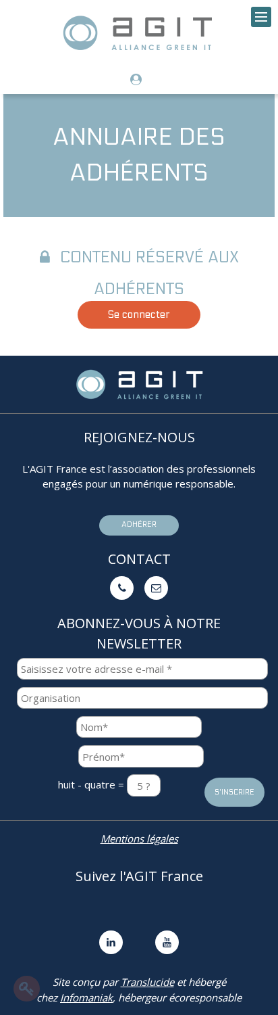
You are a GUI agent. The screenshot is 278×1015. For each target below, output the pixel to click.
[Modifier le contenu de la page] (26, 988)
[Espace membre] (139, 80)
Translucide (147, 982)
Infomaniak (86, 997)
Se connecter (139, 314)
